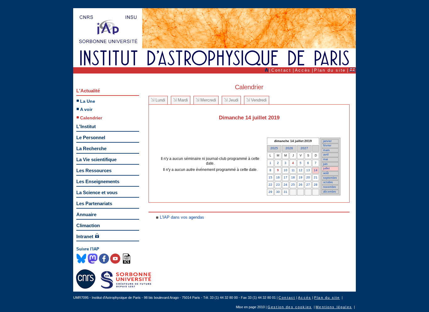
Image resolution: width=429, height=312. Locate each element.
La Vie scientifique (96, 159)
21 (316, 177)
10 (285, 170)
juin (325, 164)
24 (285, 184)
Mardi (183, 100)
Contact (281, 70)
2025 (274, 148)
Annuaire (86, 214)
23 (278, 184)
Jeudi (233, 100)
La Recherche (91, 148)
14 (316, 170)
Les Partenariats (94, 203)
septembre (330, 177)
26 (300, 184)
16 (278, 177)
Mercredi (208, 100)
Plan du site (330, 70)
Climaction (88, 225)
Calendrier (91, 117)
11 (293, 170)
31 (285, 192)
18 (293, 177)
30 (278, 192)
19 (300, 177)
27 (308, 184)
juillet (326, 168)
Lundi (160, 100)
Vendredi (259, 100)
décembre (329, 191)
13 (308, 170)
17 (285, 177)
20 (308, 177)
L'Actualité (88, 90)
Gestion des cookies (290, 307)
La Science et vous (96, 192)
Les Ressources (93, 170)
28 (316, 184)
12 (300, 170)
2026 (289, 148)
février (327, 145)
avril (326, 154)
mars (326, 150)
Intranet (84, 236)
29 (270, 192)
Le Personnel (90, 137)
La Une (87, 101)
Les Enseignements (97, 181)
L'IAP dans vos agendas (182, 217)
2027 (304, 148)
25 (293, 184)
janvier (327, 141)
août (326, 173)
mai (325, 159)
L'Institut (86, 126)
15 (270, 177)
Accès (303, 70)
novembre (329, 187)
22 (270, 184)
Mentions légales (334, 307)
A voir (86, 109)
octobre (328, 182)
